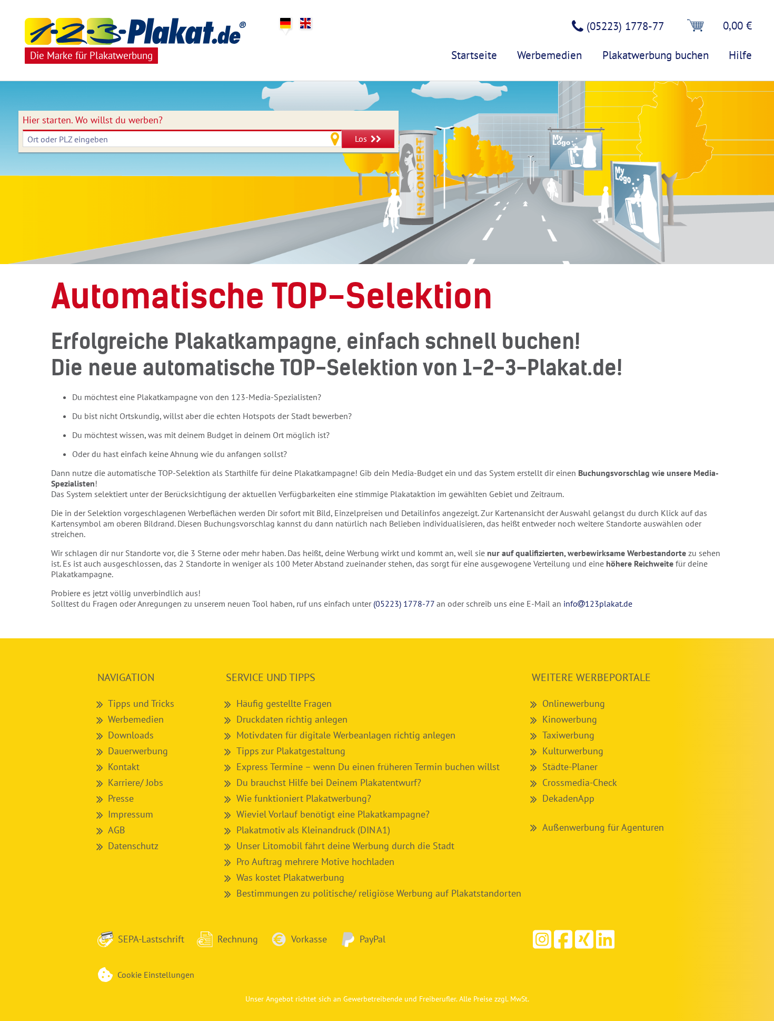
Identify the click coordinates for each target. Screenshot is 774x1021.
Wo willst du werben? (93, 120)
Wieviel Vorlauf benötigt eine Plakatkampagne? (333, 814)
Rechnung (237, 939)
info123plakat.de (597, 603)
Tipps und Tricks (141, 703)
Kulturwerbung (572, 750)
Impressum (130, 814)
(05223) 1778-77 (403, 603)
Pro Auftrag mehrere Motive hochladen (315, 861)
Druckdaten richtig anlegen (292, 719)
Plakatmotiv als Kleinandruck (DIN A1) (313, 829)
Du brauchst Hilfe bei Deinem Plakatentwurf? (328, 782)
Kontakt (124, 766)
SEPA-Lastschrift (151, 939)
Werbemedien (136, 719)
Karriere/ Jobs (135, 782)
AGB (116, 829)
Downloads (131, 735)
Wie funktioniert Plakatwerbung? (303, 798)
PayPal (372, 939)
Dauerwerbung (138, 750)
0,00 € (737, 25)
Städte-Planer (570, 766)
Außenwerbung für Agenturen (603, 827)
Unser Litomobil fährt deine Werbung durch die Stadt (345, 845)
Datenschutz (133, 845)
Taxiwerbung (568, 735)
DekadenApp (568, 798)
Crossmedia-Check (579, 782)
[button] (563, 939)
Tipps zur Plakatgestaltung (290, 750)
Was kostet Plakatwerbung (290, 877)
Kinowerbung (569, 719)
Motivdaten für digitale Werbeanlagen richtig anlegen (345, 735)
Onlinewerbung (573, 703)
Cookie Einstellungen (155, 974)
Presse (121, 798)
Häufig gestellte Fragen (284, 703)
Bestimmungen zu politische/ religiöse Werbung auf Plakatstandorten (378, 893)
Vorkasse (309, 939)
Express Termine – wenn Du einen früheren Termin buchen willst (368, 766)
